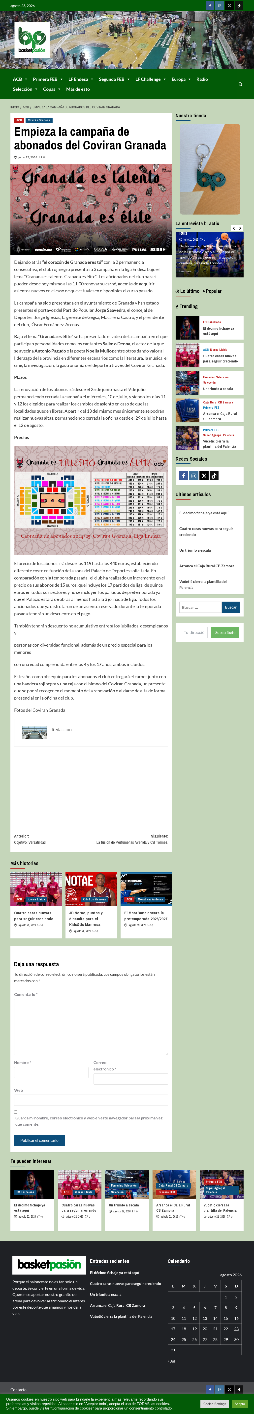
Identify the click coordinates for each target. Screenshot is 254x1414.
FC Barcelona (212, 322)
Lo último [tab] (189, 291)
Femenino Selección (215, 377)
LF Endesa (78, 79)
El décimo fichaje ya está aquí (203, 513)
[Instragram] (219, 5)
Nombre (22, 1062)
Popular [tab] (213, 291)
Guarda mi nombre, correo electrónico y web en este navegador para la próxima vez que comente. (89, 1121)
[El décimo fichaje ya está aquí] (187, 327)
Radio (202, 79)
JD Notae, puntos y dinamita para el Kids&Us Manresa (86, 919)
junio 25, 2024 (27, 157)
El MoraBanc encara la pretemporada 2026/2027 (145, 916)
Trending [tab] (188, 306)
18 (184, 1328)
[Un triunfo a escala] (187, 382)
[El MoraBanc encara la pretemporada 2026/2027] (146, 889)
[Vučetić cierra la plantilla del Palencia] (187, 437)
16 (236, 1318)
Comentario (25, 994)
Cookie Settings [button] (214, 1404)
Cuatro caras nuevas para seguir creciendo (33, 916)
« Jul (171, 1361)
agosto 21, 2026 (169, 1217)
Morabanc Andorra (150, 899)
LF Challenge (148, 79)
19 (194, 1328)
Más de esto (78, 89)
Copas (49, 89)
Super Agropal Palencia (218, 435)
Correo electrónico (105, 1065)
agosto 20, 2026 (82, 931)
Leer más (185, 271)
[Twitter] (229, 5)
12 (194, 1318)
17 (173, 1328)
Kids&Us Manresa (94, 899)
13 (205, 1318)
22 (225, 1328)
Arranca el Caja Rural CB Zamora (220, 416)
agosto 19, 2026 (137, 925)
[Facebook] (210, 5)
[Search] (240, 84)
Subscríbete (225, 632)
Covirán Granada (39, 120)
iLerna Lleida (36, 899)
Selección (22, 89)
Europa (179, 79)
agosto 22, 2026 (27, 925)
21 (215, 1328)
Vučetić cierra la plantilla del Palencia (219, 444)
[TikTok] (239, 5)
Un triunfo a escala (218, 388)
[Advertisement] (91, 786)
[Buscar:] (200, 607)
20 (205, 1328)
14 (215, 1318)
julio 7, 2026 (190, 234)
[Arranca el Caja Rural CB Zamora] (187, 409)
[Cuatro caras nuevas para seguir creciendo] (36, 889)
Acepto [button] (240, 1404)
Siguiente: (132, 839)
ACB (17, 79)
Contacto (18, 1389)
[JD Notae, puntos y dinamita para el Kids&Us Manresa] (91, 889)
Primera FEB (45, 79)
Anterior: (30, 839)
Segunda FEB (112, 79)
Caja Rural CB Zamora (218, 402)
